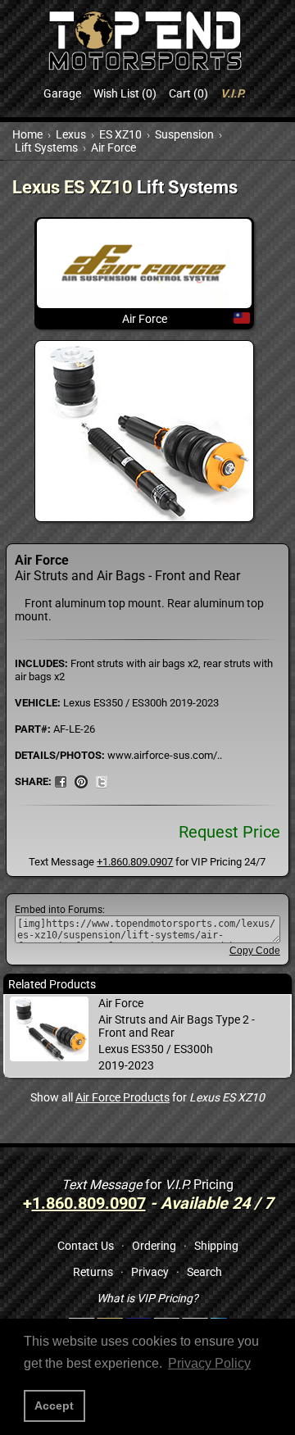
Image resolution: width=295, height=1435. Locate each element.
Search (204, 1271)
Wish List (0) (125, 93)
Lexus (71, 134)
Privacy (150, 1271)
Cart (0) (188, 93)
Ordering (154, 1245)
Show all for (147, 1097)
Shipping (216, 1245)
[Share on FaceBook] (60, 781)
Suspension (184, 134)
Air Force (113, 147)
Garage (62, 93)
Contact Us (85, 1245)
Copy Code (254, 950)
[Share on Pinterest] (81, 781)
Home (27, 134)
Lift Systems (46, 147)
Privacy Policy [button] (209, 1363)
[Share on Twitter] (101, 781)
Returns (93, 1271)
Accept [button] (54, 1405)
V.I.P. (232, 93)
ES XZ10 (120, 134)
